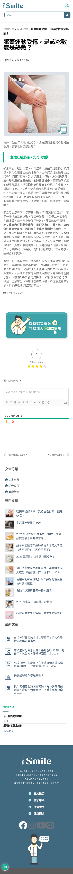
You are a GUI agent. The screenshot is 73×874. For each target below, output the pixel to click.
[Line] (50, 825)
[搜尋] (67, 15)
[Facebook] (23, 825)
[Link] (39, 402)
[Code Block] (35, 402)
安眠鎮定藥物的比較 (28, 522)
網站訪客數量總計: (13, 725)
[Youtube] (41, 825)
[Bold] (7, 402)
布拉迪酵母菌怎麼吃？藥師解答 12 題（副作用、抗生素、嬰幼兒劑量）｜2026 (39, 652)
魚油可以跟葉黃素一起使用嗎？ (35, 590)
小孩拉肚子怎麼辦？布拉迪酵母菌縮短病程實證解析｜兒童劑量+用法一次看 (38, 664)
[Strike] (19, 402)
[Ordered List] (23, 402)
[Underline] (15, 402)
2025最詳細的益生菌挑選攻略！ (35, 556)
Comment (19, 693)
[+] (47, 402)
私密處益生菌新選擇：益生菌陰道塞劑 (39, 613)
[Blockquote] (31, 402)
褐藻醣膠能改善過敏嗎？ (29, 675)
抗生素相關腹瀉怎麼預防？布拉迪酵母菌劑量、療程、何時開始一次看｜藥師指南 (38, 688)
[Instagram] (32, 825)
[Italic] (11, 402)
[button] (67, 5)
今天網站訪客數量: (13, 716)
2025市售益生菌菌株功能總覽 (34, 601)
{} (43, 402)
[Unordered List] (27, 402)
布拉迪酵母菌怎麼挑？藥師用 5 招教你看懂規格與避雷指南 (38, 639)
